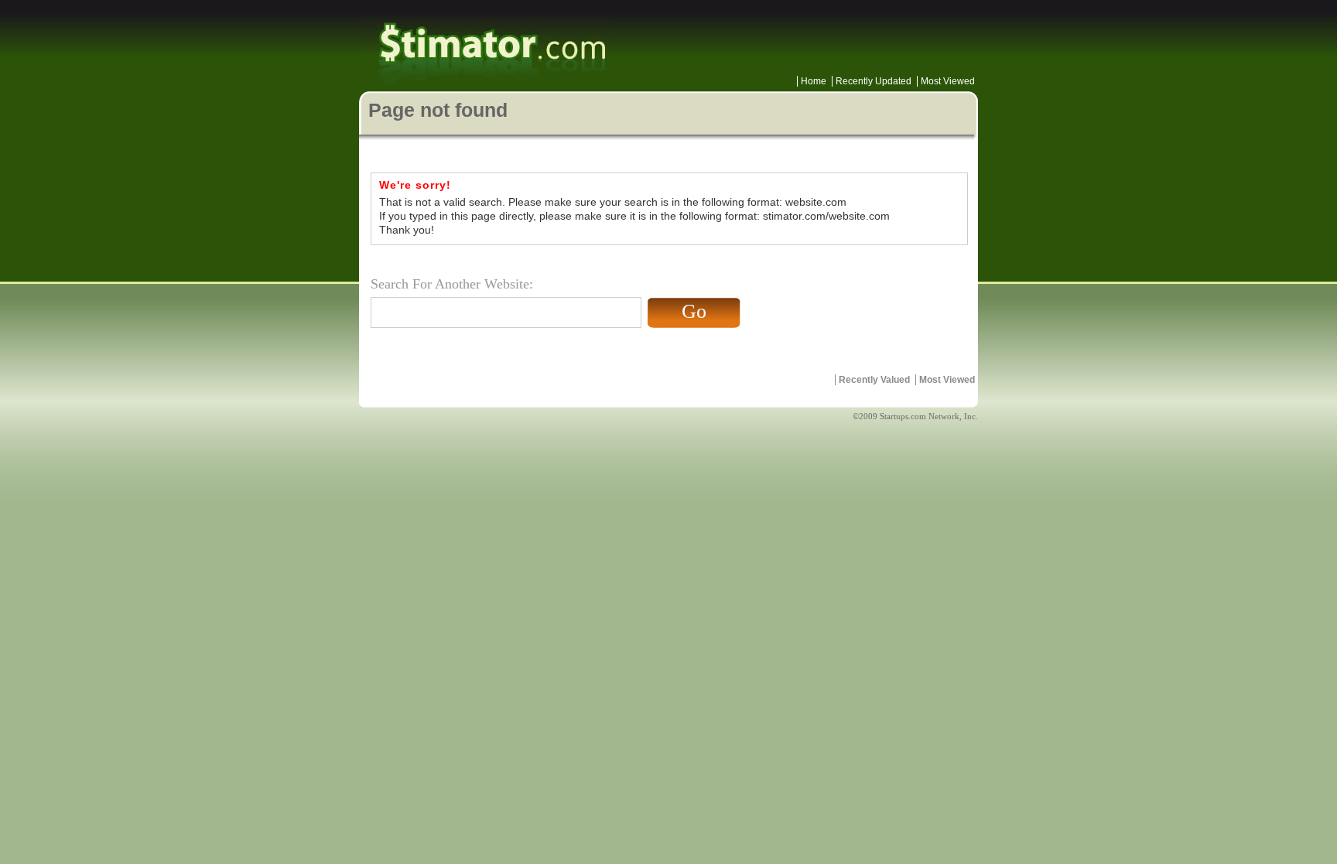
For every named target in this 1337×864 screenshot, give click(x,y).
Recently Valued (874, 379)
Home (813, 81)
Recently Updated (873, 81)
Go (694, 311)
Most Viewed (948, 81)
